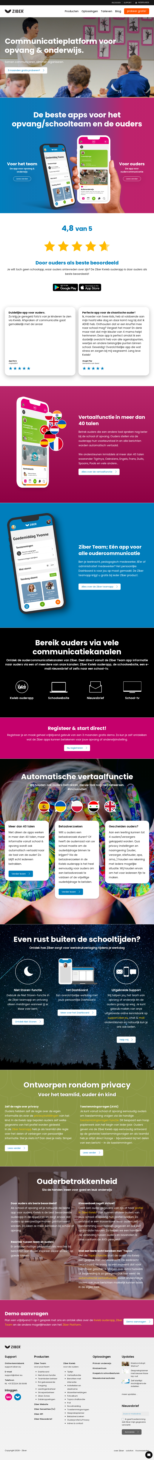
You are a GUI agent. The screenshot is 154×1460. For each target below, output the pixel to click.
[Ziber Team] (17, 1397)
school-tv (101, 669)
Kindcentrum (99, 1368)
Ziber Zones (44, 1395)
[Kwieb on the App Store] (90, 287)
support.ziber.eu (118, 1018)
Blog (118, 11)
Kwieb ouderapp (22, 698)
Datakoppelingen (46, 1399)
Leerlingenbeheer (47, 1389)
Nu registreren (75, 747)
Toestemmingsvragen (78, 1409)
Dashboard (43, 1371)
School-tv (132, 698)
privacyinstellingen (46, 1116)
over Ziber (119, 1450)
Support (128, 2)
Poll (69, 1402)
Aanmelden (130, 1432)
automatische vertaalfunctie (98, 1278)
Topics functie (97, 1255)
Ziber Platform (72, 1324)
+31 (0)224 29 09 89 (17, 1383)
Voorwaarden (142, 1450)
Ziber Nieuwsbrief (43, 1419)
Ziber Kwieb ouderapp (95, 664)
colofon (129, 1450)
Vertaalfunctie (74, 1375)
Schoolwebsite (58, 698)
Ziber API (38, 1414)
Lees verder (22, 178)
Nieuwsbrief (95, 698)
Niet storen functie (47, 1375)
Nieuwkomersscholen (104, 1378)
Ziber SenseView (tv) (44, 1409)
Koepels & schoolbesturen (106, 1373)
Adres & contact (75, 1423)
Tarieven (106, 11)
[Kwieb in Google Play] (65, 287)
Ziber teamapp (21, 1129)
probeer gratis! (136, 11)
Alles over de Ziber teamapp (97, 586)
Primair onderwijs (102, 1363)
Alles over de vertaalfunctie (97, 471)
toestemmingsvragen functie (99, 1120)
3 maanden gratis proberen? (24, 70)
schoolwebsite (127, 664)
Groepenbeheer (46, 1392)
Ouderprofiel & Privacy (78, 1419)
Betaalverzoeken (75, 1416)
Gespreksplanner (75, 1413)
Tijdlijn (70, 1371)
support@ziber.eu (13, 1375)
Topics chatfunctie (76, 1399)
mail (142, 1018)
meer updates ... (130, 1394)
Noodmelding (74, 1406)
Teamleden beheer (47, 1378)
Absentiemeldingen (77, 1392)
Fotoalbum (72, 1395)
